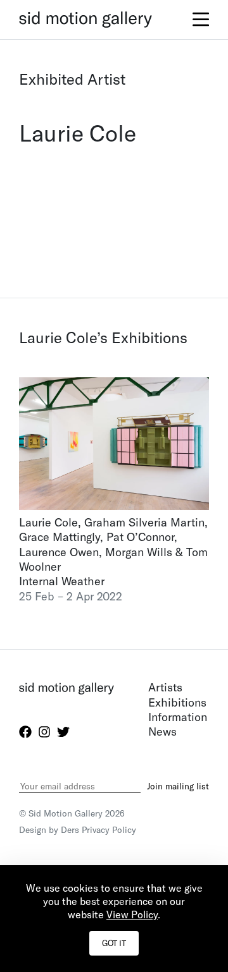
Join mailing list (178, 786)
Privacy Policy (109, 829)
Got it (114, 943)
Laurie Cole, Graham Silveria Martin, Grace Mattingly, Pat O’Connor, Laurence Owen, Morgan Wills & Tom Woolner (113, 559)
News (162, 731)
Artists (165, 687)
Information (177, 717)
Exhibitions (177, 702)
